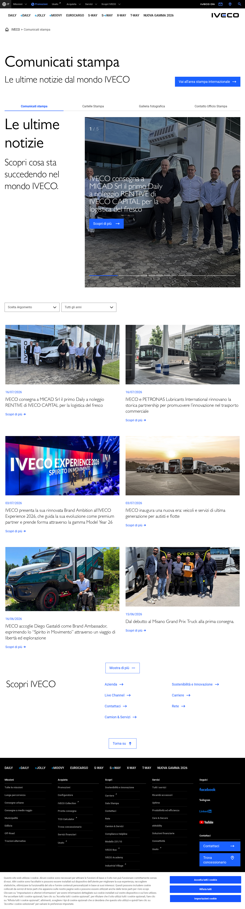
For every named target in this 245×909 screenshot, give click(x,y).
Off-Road (10, 833)
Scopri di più (13, 414)
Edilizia (8, 825)
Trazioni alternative (15, 841)
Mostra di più (119, 668)
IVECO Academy (114, 857)
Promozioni (41, 4)
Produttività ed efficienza (165, 810)
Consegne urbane (14, 802)
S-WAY (92, 15)
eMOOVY (56, 15)
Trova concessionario (70, 826)
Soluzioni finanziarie (163, 833)
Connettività (158, 841)
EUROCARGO (75, 15)
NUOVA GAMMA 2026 (159, 15)
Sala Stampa (112, 803)
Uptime (156, 802)
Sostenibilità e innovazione (119, 787)
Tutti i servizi (159, 787)
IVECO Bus (111, 849)
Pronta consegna (67, 811)
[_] (208, 4)
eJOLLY (40, 15)
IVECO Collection (67, 803)
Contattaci (110, 811)
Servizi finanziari (67, 834)
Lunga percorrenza (15, 795)
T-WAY (134, 15)
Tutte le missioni (14, 787)
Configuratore (65, 795)
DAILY (12, 15)
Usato (55, 4)
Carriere (109, 795)
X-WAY (121, 15)
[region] (122, 890)
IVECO (15, 29)
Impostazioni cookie (205, 898)
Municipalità (11, 818)
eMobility (157, 825)
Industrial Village (114, 865)
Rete (107, 818)
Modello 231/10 (113, 841)
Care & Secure (160, 818)
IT (8, 4)
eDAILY (26, 15)
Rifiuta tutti (205, 889)
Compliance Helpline (116, 833)
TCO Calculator (66, 819)
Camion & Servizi (114, 826)
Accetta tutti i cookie (205, 879)
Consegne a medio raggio (18, 810)
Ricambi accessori (162, 795)
